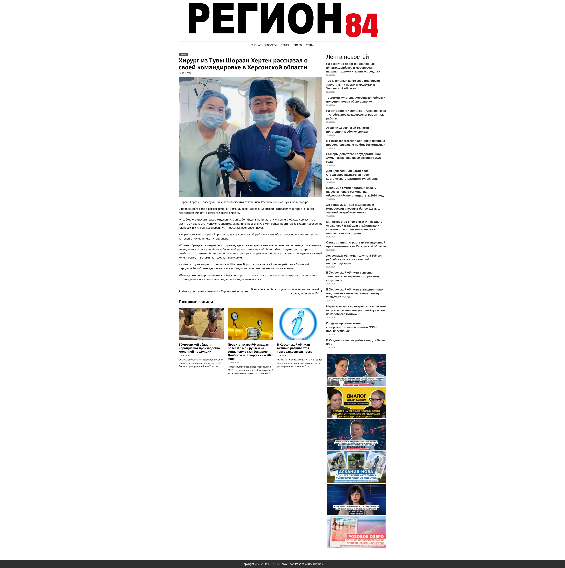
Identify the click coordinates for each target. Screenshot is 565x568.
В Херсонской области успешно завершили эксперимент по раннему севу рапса (353, 276)
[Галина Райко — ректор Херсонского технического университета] (356, 499)
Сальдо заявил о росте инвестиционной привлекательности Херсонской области (356, 244)
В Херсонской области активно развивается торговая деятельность (294, 348)
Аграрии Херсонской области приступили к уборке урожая (347, 129)
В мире (285, 45)
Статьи (310, 45)
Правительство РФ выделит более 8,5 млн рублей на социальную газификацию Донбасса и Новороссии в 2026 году (250, 351)
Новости (271, 45)
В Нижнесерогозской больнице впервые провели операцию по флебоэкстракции (355, 142)
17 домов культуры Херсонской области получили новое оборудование (355, 99)
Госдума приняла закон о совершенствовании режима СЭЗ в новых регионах (351, 327)
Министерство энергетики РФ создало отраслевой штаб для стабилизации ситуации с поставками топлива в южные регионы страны (354, 227)
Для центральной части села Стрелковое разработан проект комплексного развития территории (352, 174)
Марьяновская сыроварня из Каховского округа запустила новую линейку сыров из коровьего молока (356, 310)
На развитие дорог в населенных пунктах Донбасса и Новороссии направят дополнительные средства (353, 67)
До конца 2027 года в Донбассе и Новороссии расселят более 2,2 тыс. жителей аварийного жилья (353, 208)
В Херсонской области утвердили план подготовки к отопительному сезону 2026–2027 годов (354, 293)
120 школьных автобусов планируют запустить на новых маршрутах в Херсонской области (353, 84)
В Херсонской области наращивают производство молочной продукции (199, 348)
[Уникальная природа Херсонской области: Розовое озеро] (356, 532)
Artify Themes (314, 564)
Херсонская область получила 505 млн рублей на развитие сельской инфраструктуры (354, 259)
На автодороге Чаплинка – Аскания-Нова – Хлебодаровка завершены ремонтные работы (356, 114)
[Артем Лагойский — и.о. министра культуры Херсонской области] (356, 370)
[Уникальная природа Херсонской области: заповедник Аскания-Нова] (356, 467)
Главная (256, 45)
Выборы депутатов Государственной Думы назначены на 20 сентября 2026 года (354, 158)
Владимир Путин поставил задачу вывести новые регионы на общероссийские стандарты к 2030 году (355, 191)
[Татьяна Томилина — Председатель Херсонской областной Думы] (356, 402)
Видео (298, 45)
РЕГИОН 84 (272, 564)
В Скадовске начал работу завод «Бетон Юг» (355, 342)
